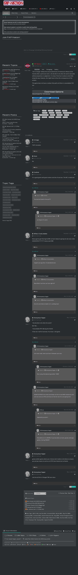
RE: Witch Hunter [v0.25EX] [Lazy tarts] (11, 119)
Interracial (60, 114)
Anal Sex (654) (43, 513)
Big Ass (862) (59, 513)
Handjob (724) (28, 517)
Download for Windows (41, 94)
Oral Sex (5, 192)
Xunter (5, 123)
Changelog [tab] (49, 69)
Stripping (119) (32, 520)
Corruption (6, 210)
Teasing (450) (40, 520)
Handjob (52, 114)
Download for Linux (39, 100)
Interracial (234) (37, 517)
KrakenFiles (54, 98)
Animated (58, 110)
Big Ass (64, 110)
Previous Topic (63, 493)
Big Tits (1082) (67, 513)
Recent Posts (24, 13)
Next (73, 54)
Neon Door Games (8, 140)
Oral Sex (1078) (64, 517)
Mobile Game (6, 212)
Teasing (14, 215)
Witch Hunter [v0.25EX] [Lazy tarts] (36, 501)
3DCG (44, 110)
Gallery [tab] (56, 69)
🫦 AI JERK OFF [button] (33, 9)
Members (34, 13)
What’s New (15, 13)
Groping (5, 202)
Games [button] (15, 9)
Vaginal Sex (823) (48, 520)
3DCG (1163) (36, 513)
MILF (13, 197)
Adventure (6, 217)
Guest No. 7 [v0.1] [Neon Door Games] (10, 81)
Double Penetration (67, 112)
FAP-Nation (37, 64)
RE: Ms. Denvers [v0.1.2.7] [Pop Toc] (11, 126)
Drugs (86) (56, 515)
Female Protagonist (44, 114)
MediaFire (36, 98)
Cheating (52, 112)
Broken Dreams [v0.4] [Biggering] (36, 505)
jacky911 (19, 539)
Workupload (45, 98)
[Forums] (3, 17)
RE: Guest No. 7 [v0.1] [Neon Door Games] (11, 135)
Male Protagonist (7, 187)
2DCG (15, 210)
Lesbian (66, 114)
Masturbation (7, 205)
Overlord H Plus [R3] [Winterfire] (35, 503)
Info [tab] (43, 69)
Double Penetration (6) (47, 515)
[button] (74, 9)
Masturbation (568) (54, 517)
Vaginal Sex (37, 119)
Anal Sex (51, 110)
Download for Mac (39, 99)
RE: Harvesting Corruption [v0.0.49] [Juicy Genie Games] (12, 143)
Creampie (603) (37, 515)
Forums (6, 13)
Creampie (59, 112)
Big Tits (45, 112)
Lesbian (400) (45, 517)
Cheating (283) (29, 515)
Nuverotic (6, 149)
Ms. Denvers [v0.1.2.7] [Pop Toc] (35, 509)
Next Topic (71, 493)
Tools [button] (53, 9)
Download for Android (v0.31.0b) (44, 102)
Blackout (6, 132)
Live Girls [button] (44, 9)
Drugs (36, 114)
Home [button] (8, 9)
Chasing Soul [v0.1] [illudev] (34, 507)
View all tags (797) (7, 220)
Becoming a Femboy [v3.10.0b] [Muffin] (11, 87)
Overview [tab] (37, 69)
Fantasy (5, 215)
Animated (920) (51, 513)
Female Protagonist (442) (66, 515)
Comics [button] (24, 9)
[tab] (54, 94)
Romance (5, 207)
